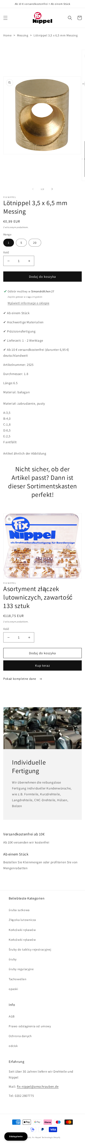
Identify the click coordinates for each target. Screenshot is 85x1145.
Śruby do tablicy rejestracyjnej (30, 949)
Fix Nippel (36, 1137)
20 (35, 243)
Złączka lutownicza (22, 920)
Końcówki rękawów (22, 930)
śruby (13, 959)
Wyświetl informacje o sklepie (28, 303)
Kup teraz (42, 665)
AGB (12, 1016)
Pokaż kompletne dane (20, 679)
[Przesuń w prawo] (52, 189)
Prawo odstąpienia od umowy (30, 1026)
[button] (5, 18)
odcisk (13, 1046)
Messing (22, 35)
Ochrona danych (20, 1036)
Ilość (6, 252)
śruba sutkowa (19, 910)
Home (7, 35)
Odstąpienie (16, 1136)
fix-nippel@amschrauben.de (38, 1086)
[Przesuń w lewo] (33, 189)
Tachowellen (18, 979)
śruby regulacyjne (21, 969)
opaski (13, 989)
